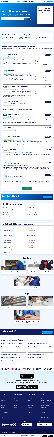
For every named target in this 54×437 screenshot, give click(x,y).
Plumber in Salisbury (31, 245)
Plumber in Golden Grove (7, 247)
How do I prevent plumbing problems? (35, 351)
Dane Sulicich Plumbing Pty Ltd (14, 114)
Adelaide (17, 28)
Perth (15, 403)
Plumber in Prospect (31, 242)
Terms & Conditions (44, 397)
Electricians (30, 412)
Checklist (2, 403)
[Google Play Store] (32, 387)
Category (6, 28)
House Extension (31, 397)
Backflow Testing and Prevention (34, 217)
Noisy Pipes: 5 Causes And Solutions (13, 307)
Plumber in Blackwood (32, 235)
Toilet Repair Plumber (32, 209)
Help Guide (43, 412)
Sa (14, 28)
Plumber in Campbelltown (7, 228)
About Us (2, 397)
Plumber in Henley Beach (32, 228)
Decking (29, 400)
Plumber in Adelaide (6, 252)
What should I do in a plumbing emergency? (9, 354)
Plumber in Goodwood (32, 249)
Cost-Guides (3, 400)
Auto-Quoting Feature (45, 402)
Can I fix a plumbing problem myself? (34, 357)
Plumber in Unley (6, 250)
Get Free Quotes (26, 424)
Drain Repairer (5, 207)
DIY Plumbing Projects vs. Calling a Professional (40, 307)
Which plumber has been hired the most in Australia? (10, 360)
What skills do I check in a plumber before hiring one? (37, 343)
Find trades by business (5, 414)
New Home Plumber (32, 216)
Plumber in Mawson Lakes (33, 244)
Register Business (50, 1)
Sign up (2, 417)
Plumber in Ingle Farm (6, 244)
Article (2, 402)
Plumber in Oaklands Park (7, 235)
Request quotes (47, 54)
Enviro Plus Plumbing (12, 149)
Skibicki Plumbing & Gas (13, 54)
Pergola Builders (30, 398)
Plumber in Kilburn (31, 240)
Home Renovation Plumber (33, 214)
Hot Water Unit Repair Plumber (8, 216)
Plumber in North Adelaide (7, 227)
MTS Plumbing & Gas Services (14, 136)
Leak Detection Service (33, 210)
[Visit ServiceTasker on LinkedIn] (11, 424)
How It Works (43, 403)
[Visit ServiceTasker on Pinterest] (5, 424)
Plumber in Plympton (32, 250)
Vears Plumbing (11, 162)
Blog (1, 398)
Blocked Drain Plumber (33, 212)
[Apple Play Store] (21, 387)
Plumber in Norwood (31, 237)
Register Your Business (43, 424)
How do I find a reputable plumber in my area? (36, 354)
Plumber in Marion (31, 233)
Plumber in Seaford (6, 238)
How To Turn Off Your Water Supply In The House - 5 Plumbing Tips (27, 322)
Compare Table (43, 407)
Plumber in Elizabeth (31, 238)
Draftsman (29, 402)
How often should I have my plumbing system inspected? (11, 357)
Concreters (30, 410)
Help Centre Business (45, 415)
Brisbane (15, 402)
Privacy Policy (43, 398)
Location (15, 397)
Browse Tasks (43, 414)
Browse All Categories (45, 405)
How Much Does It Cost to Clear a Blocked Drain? (13, 271)
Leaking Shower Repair (33, 207)
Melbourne (16, 400)
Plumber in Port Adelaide (7, 242)
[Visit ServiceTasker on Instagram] (9, 424)
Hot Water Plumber (6, 214)
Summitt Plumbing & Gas (13, 127)
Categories (2, 407)
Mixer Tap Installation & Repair (8, 209)
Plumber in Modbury (31, 247)
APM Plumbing (11, 70)
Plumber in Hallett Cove (7, 233)
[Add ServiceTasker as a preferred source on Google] (27, 376)
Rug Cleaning (30, 407)
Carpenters (29, 403)
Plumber (10, 28)
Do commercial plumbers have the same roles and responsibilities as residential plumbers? (40, 347)
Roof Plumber (5, 217)
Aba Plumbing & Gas (12, 175)
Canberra (15, 407)
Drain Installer (5, 210)
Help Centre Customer (45, 417)
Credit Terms (43, 410)
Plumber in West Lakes (7, 230)
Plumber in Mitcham (6, 237)
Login (44, 1)
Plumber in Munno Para (7, 240)
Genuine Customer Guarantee (46, 400)
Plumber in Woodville (32, 230)
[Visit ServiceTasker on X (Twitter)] (7, 424)
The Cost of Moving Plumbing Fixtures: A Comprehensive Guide (40, 272)
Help (1, 410)
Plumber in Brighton (6, 232)
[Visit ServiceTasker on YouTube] (13, 424)
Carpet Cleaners (30, 405)
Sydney (15, 398)
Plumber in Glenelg (31, 232)
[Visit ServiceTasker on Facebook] (3, 424)
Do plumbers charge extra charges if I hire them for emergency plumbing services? (12, 347)
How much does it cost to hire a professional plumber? (11, 351)
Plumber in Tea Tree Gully (7, 249)
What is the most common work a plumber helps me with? (11, 343)
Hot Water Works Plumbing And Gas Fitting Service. (18, 86)
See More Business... (27, 188)
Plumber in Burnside (31, 227)
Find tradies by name (4, 412)
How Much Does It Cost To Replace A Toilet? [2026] (27, 287)
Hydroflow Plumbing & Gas (13, 101)
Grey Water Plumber (6, 212)
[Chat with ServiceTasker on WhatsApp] (15, 424)
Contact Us (3, 405)
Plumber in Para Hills (6, 245)
